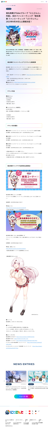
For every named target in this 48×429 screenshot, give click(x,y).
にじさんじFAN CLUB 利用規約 (26, 423)
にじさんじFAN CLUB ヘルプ (8, 423)
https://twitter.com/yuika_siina (21, 338)
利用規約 (26, 420)
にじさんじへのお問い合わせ (9, 420)
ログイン (42, 1)
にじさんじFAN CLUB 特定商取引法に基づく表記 (37, 423)
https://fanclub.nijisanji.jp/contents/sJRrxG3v (16, 248)
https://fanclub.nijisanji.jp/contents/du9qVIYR (16, 208)
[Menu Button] (46, 2)
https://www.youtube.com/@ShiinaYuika (25, 336)
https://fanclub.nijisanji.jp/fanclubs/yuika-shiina (26, 340)
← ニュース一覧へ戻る (11, 5)
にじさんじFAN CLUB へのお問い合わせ (17, 423)
